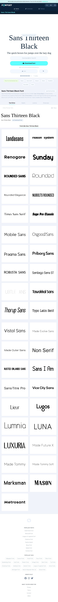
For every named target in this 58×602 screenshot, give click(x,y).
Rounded (25, 84)
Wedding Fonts (16, 566)
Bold (32, 84)
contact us (45, 1)
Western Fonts (27, 566)
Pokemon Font (29, 539)
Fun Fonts (52, 562)
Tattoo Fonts (48, 558)
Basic (22, 80)
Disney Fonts (42, 569)
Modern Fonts (25, 562)
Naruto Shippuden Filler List (29, 569)
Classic (37, 80)
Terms (29, 590)
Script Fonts (30, 558)
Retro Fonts (44, 562)
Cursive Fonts (20, 558)
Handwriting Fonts (6, 562)
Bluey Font (29, 545)
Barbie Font (29, 548)
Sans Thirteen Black (39, 93)
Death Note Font (29, 530)
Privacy (29, 587)
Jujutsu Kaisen (29, 542)
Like (24, 71)
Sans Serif (29, 80)
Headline (50, 80)
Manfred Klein (51, 91)
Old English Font (16, 569)
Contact (29, 593)
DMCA (29, 596)
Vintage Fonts (35, 562)
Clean (43, 80)
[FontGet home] (6, 5)
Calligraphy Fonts (10, 558)
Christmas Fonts (6, 566)
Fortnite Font (29, 551)
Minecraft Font (29, 533)
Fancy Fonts (39, 558)
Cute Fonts (16, 562)
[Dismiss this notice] (56, 1)
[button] (51, 5)
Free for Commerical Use (11, 80)
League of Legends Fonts (40, 566)
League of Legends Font (29, 536)
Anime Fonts (52, 566)
